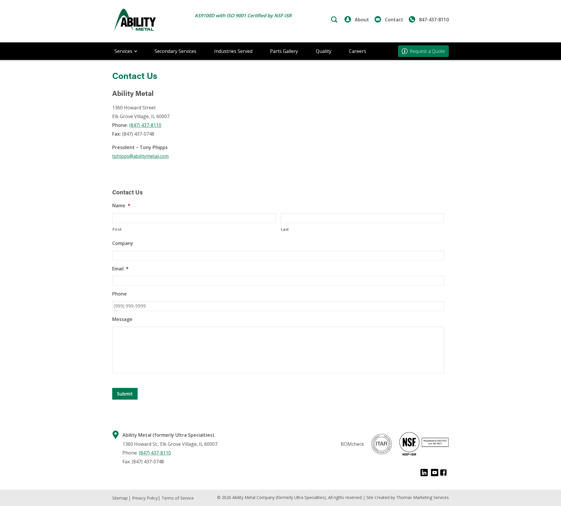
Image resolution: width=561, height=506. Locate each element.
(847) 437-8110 (145, 125)
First (117, 229)
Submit (125, 394)
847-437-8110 (434, 19)
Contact (394, 19)
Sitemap (120, 498)
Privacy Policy (145, 498)
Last (285, 229)
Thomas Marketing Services (422, 497)
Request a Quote (427, 51)
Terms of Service (178, 498)
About (362, 19)
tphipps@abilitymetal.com (140, 156)
